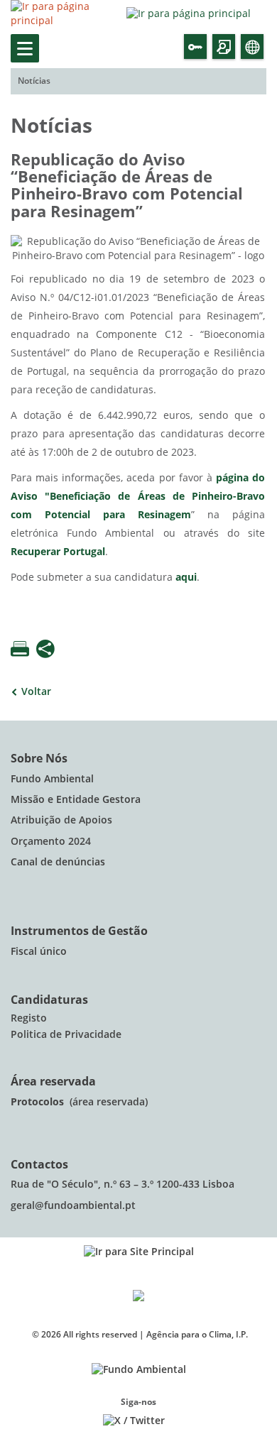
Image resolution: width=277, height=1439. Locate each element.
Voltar (36, 692)
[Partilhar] (45, 650)
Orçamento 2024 (51, 842)
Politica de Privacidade (66, 1035)
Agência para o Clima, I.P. (197, 1335)
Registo (29, 1018)
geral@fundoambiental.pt (74, 1206)
